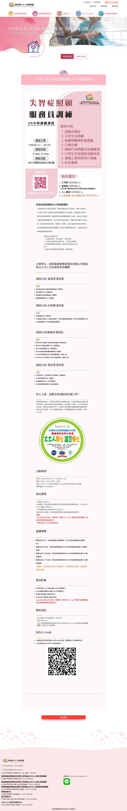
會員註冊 (97, 2)
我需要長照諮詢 (20, 13)
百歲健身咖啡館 (110, 13)
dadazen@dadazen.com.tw (13, 770)
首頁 (10, 33)
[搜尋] (116, 2)
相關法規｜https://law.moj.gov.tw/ (75, 776)
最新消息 (104, 6)
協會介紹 (93, 6)
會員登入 (88, 2)
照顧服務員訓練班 (25, 33)
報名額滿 (63, 717)
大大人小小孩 (87, 13)
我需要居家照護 (44, 13)
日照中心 (66, 13)
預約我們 (115, 6)
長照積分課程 (33, 33)
